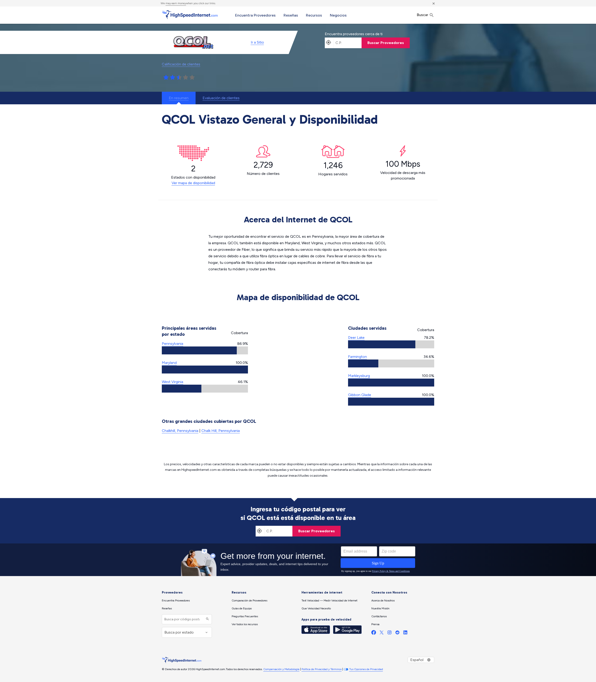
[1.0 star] (166, 77)
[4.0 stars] (185, 77)
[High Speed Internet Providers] (190, 15)
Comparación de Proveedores (249, 600)
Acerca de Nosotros (383, 600)
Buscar (423, 15)
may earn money (176, 3)
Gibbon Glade (359, 395)
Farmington (357, 356)
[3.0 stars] (179, 77)
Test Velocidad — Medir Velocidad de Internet (329, 600)
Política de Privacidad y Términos (321, 669)
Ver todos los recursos (245, 624)
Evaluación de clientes (221, 98)
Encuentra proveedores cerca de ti (354, 34)
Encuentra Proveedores (255, 15)
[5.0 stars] (192, 77)
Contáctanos (379, 616)
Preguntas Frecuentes (245, 616)
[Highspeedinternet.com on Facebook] (373, 633)
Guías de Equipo (242, 608)
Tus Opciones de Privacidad (366, 669)
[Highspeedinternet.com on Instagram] (389, 633)
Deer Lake (356, 337)
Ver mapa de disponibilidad (193, 183)
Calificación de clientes (181, 64)
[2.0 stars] (172, 77)
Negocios (338, 15)
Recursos (314, 15)
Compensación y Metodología (281, 669)
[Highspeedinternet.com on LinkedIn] (405, 633)
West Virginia (172, 382)
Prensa (375, 624)
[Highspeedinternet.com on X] (381, 633)
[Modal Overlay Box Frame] (298, 559)
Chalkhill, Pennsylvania (180, 430)
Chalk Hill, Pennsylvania (220, 430)
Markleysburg (359, 375)
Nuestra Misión (380, 608)
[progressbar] (205, 350)
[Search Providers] (207, 619)
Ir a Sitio (257, 42)
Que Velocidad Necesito (316, 608)
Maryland (169, 362)
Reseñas (291, 15)
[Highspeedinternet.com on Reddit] (397, 633)
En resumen (179, 98)
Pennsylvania (172, 343)
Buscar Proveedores (385, 43)
